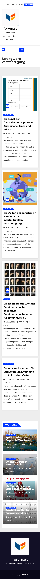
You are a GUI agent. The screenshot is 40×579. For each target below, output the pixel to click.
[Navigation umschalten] (21, 50)
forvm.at (10, 28)
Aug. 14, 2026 (13, 444)
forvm (23, 134)
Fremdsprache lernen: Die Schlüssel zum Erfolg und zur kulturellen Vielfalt (18, 372)
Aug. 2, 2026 (12, 517)
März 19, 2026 (11, 134)
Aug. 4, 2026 (12, 468)
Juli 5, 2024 (10, 228)
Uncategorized (9, 114)
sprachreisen (10, 434)
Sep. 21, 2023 (10, 379)
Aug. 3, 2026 (12, 493)
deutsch (6, 299)
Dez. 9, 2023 (10, 322)
